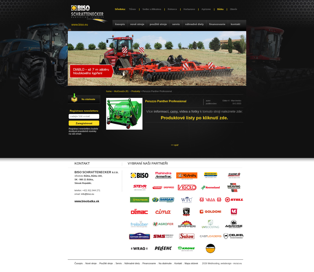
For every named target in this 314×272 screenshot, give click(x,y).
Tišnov (132, 9)
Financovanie (217, 24)
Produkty (135, 91)
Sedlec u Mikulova (151, 9)
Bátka (220, 9)
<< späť (175, 145)
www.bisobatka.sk (87, 201)
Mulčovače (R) (121, 91)
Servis (176, 24)
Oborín (233, 9)
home (109, 91)
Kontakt (235, 24)
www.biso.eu (79, 24)
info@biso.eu (87, 194)
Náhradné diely (194, 24)
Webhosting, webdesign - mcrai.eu (225, 263)
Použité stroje (158, 24)
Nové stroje (137, 24)
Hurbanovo (189, 9)
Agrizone (206, 9)
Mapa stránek (191, 263)
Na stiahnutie (88, 99)
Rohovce (172, 9)
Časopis (120, 24)
